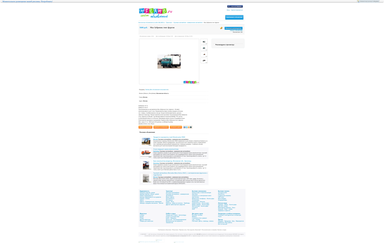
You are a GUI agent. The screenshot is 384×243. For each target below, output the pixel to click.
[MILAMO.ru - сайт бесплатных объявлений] (155, 16)
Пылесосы (221, 194)
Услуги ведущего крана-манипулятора (165, 149)
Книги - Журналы (171, 218)
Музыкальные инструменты (174, 221)
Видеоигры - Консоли (198, 201)
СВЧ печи (221, 197)
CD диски (195, 207)
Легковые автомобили (172, 192)
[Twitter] (187, 127)
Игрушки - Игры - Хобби (225, 209)
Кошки (142, 216)
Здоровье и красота (224, 210)
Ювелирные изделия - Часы (226, 207)
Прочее (220, 219)
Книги (220, 216)
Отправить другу (176, 127)
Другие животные (145, 219)
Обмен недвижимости (146, 195)
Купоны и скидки (222, 230)
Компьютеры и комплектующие (201, 192)
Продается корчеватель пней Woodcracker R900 (169, 137)
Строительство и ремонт (199, 218)
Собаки (142, 215)
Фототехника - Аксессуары (200, 206)
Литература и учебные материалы (229, 213)
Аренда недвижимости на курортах (150, 197)
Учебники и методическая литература (229, 215)
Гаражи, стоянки (145, 198)
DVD (193, 209)
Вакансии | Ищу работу (225, 222)
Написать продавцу (145, 127)
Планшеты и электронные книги (201, 195)
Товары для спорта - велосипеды (176, 215)
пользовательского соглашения (178, 235)
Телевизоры (195, 200)
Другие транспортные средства (175, 204)
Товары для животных (146, 221)
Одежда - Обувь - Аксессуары (227, 204)
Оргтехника (195, 197)
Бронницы (156, 151)
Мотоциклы (169, 200)
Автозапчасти (170, 198)
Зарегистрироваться (237, 10)
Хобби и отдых (171, 213)
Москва (155, 139)
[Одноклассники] (189, 127)
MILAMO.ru (199, 234)
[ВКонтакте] (185, 127)
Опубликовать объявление (234, 17)
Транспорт (169, 191)
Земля (142, 200)
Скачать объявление (236, 30)
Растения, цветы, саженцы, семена (202, 221)
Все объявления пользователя (159, 89)
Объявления (175, 230)
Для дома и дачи (197, 213)
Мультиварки (222, 198)
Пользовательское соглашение (209, 230)
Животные (143, 213)
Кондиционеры (222, 200)
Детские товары (223, 206)
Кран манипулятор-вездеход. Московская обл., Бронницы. (172, 161)
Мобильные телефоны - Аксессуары (203, 198)
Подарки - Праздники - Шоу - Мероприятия (231, 221)
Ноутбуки (195, 194)
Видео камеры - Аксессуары (200, 204)
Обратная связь (183, 230)
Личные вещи (222, 203)
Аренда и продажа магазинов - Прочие (151, 203)
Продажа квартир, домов (147, 192)
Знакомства (169, 222)
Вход (228, 10)
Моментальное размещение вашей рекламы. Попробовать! (27, 1)
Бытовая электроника (199, 191)
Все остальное (222, 224)
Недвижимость (144, 191)
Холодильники (222, 192)
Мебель (194, 216)
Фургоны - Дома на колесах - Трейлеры (178, 203)
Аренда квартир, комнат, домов (149, 194)
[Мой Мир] (191, 127)
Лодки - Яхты (170, 201)
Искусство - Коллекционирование (176, 219)
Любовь (147, 89)
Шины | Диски (170, 197)
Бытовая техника (223, 191)
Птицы (142, 218)
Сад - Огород (196, 219)
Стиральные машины (224, 195)
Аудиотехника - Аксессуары (200, 203)
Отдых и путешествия (172, 216)
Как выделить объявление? (194, 230)
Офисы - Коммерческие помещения (151, 201)
